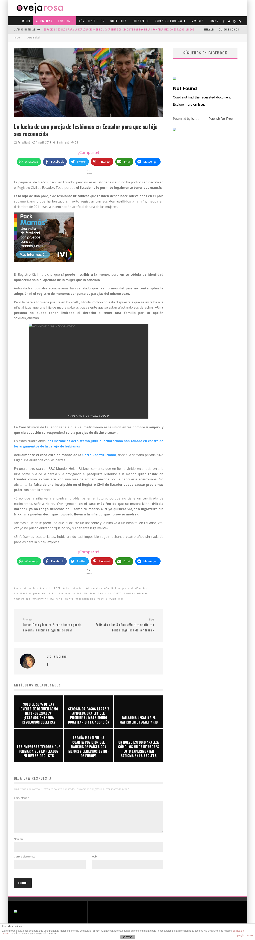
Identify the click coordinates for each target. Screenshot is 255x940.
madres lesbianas (136, 593)
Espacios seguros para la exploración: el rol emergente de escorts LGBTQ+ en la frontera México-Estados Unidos (119, 29)
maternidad (23, 598)
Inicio (26, 21)
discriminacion (74, 588)
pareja (103, 598)
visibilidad (117, 598)
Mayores (198, 21)
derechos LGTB (51, 588)
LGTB (118, 593)
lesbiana (90, 593)
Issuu (195, 118)
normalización (86, 598)
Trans (214, 21)
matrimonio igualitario (48, 598)
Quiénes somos (229, 29)
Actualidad (44, 21)
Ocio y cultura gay (169, 21)
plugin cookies (245, 935)
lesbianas (105, 593)
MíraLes (209, 29)
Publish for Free (221, 118)
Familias (64, 21)
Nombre (19, 839)
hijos (54, 593)
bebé (19, 588)
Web (94, 856)
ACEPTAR (127, 937)
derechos (32, 588)
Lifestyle (139, 21)
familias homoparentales (31, 593)
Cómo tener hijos (91, 21)
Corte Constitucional (98, 455)
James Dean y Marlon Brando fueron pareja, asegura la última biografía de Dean (52, 625)
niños (69, 598)
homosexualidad (71, 593)
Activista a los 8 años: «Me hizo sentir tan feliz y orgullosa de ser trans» (125, 625)
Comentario (21, 798)
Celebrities (118, 21)
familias (142, 588)
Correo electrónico (24, 856)
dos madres (94, 588)
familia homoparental (119, 588)
